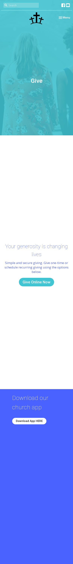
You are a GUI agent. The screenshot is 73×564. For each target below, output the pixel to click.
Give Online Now (36, 282)
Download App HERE (29, 421)
